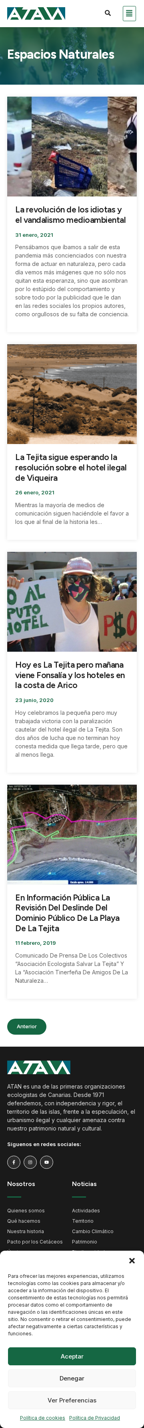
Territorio (83, 1221)
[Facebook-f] (13, 1162)
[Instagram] (30, 1162)
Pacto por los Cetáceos (35, 1242)
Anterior (27, 1026)
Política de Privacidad (94, 1418)
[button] (132, 1261)
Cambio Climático (93, 1231)
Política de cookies (42, 1418)
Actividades (86, 1211)
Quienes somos (26, 1211)
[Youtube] (46, 1162)
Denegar (72, 1378)
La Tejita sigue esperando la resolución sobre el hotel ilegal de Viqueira (70, 467)
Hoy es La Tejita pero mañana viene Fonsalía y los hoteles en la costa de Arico (70, 675)
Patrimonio (84, 1242)
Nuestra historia (25, 1231)
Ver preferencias (72, 1400)
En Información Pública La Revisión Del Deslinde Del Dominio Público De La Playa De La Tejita (67, 912)
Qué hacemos (23, 1221)
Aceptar (72, 1356)
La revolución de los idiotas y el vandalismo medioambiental (70, 214)
